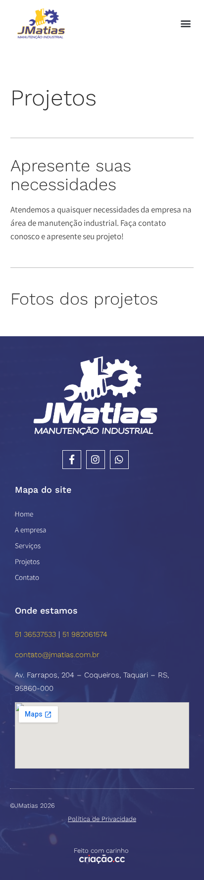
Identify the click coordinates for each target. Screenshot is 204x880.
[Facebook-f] (71, 459)
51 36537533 (35, 634)
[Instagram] (95, 459)
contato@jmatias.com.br (57, 654)
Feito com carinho (101, 850)
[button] (185, 23)
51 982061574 (84, 634)
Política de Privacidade (102, 819)
